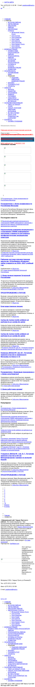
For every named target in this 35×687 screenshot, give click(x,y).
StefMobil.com (14, 543)
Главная (7, 515)
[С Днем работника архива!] (10, 386)
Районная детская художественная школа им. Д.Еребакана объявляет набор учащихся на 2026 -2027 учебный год (17, 262)
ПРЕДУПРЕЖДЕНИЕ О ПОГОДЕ (13, 293)
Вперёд (6, 505)
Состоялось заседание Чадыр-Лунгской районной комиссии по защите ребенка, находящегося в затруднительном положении (16, 440)
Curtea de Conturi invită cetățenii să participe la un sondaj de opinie (15, 321)
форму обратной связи (25, 527)
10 (5, 503)
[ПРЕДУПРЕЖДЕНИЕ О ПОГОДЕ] (12, 289)
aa (1, 8)
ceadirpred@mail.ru (28, 5)
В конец (7, 506)
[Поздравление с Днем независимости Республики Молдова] (17, 200)
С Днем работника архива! (11, 389)
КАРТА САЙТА (9, 2)
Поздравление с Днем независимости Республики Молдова (16, 205)
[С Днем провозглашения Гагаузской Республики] (17, 272)
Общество (15, 251)
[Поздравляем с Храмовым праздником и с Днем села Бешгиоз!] (17, 368)
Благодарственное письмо (12, 306)
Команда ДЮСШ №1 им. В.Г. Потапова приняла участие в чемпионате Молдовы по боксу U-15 (16, 355)
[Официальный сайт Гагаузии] (17, 182)
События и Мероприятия (20, 287)
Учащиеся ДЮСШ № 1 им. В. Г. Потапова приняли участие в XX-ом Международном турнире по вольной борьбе (17, 457)
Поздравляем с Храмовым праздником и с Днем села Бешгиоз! (17, 373)
